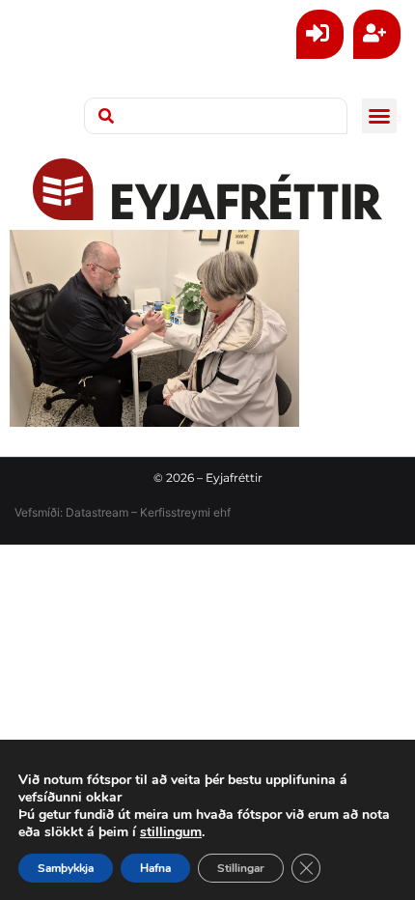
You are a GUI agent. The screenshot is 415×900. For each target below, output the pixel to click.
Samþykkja (66, 868)
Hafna (155, 868)
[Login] (320, 34)
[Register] (377, 34)
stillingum (171, 832)
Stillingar (240, 868)
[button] (379, 115)
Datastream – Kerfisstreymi (136, 512)
